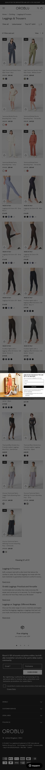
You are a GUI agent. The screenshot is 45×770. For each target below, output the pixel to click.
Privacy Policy (30, 391)
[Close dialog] (44, 374)
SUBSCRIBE (33, 386)
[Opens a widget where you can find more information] (34, 766)
